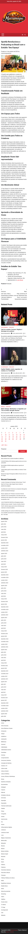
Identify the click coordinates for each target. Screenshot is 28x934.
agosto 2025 (4, 553)
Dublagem (3, 787)
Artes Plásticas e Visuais (6, 728)
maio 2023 (3, 625)
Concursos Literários (6, 760)
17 (5, 437)
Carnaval (3, 744)
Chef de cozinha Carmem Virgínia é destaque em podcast (11, 330)
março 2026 (4, 534)
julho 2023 (3, 620)
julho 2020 (3, 716)
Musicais (3, 856)
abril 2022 (3, 660)
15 (24, 434)
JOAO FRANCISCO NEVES (7, 502)
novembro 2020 (4, 705)
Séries (2, 888)
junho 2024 (3, 590)
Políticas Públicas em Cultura (8, 877)
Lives (2, 835)
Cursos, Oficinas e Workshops (8, 776)
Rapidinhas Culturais (6, 883)
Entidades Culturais (5, 795)
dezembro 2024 (4, 574)
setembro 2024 (4, 582)
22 (24, 437)
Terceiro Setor (4, 902)
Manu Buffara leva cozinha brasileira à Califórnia (12, 458)
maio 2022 (3, 657)
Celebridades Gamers (6, 749)
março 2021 (4, 695)
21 (20, 437)
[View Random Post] (22, 35)
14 (20, 434)
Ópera (2, 861)
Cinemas (3, 755)
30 (2, 441)
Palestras (3, 867)
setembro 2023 (4, 614)
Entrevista (3, 797)
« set (2, 445)
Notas (2, 859)
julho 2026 (3, 524)
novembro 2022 (4, 641)
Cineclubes (3, 752)
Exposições (3, 803)
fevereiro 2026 (4, 537)
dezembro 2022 (4, 639)
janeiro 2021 (4, 700)
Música (3, 406)
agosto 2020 (4, 713)
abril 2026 (3, 532)
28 (20, 439)
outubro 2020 (4, 708)
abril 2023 (3, 628)
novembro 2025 (4, 545)
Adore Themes (10, 932)
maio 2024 (3, 593)
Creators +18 (4, 765)
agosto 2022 (4, 649)
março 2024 (4, 598)
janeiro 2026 (4, 540)
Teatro (2, 896)
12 (13, 434)
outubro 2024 (4, 580)
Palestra (3, 864)
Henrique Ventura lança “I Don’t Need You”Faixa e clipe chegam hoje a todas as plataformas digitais (13, 484)
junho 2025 (3, 558)
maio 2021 (3, 689)
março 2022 (4, 663)
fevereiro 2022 (4, 665)
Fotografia (3, 813)
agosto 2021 (4, 681)
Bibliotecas (3, 741)
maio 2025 (3, 561)
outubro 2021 (4, 676)
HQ (2, 821)
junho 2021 (3, 687)
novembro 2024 (4, 577)
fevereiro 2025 (4, 569)
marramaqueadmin (6, 53)
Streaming (3, 894)
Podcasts (8, 283)
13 (16, 434)
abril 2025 (3, 564)
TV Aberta (3, 904)
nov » (5, 445)
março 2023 (4, 630)
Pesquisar (3, 449)
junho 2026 (3, 526)
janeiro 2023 (4, 636)
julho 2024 (3, 588)
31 (5, 441)
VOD (2, 912)
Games (2, 816)
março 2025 (4, 566)
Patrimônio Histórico (6, 870)
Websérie (3, 915)
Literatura (3, 829)
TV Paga (3, 907)
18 (9, 437)
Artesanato (3, 731)
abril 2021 (3, 692)
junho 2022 (3, 655)
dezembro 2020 (4, 703)
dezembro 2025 (4, 542)
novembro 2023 (4, 609)
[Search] (25, 35)
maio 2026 (3, 529)
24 (5, 439)
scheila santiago (5, 510)
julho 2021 (3, 684)
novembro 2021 (4, 673)
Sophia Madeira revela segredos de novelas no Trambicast (11, 370)
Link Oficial (20, 280)
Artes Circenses (4, 725)
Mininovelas (4, 840)
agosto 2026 (4, 521)
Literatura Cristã (5, 832)
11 (9, 434)
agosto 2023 (4, 617)
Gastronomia (4, 327)
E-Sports (3, 789)
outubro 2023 (4, 612)
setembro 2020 (4, 711)
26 (13, 439)
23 (2, 439)
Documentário (4, 784)
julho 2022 (3, 652)
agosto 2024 (4, 585)
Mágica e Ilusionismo (6, 837)
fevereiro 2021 (4, 697)
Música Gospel (4, 853)
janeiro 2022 (4, 668)
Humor (2, 824)
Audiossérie (3, 739)
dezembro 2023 (4, 606)
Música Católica (5, 851)
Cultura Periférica (5, 773)
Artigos (2, 733)
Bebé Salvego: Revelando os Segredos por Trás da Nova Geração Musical (13, 409)
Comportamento (5, 757)
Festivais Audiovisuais (6, 805)
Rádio (2, 880)
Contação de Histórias (6, 763)
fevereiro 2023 (4, 633)
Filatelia (3, 808)
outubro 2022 (4, 644)
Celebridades (4, 367)
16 (2, 437)
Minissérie (3, 843)
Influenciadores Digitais (6, 827)
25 (9, 439)
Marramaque (14, 930)
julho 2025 (3, 556)
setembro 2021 (4, 679)
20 (16, 437)
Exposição (3, 800)
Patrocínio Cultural (5, 872)
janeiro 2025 (4, 572)
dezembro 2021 (4, 671)
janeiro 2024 (4, 604)
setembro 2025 (4, 550)
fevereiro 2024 (4, 601)
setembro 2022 (4, 646)
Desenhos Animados (6, 781)
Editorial (3, 792)
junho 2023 (3, 622)
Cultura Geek (4, 768)
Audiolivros (3, 736)
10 (5, 434)
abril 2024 (3, 596)
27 (16, 439)
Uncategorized (4, 910)
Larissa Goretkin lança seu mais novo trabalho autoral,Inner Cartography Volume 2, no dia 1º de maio (13, 512)
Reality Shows (4, 886)
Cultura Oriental (4, 771)
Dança (2, 779)
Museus (3, 845)
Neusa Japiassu (5, 493)
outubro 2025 (4, 548)
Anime (2, 723)
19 (13, 437)
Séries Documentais (5, 891)
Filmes (2, 811)
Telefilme (3, 899)
